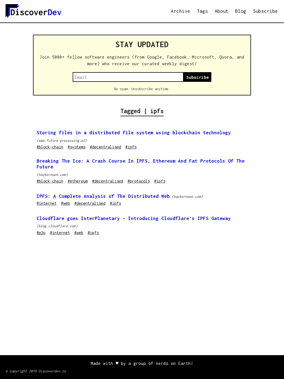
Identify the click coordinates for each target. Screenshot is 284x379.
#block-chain (50, 147)
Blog (240, 11)
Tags (202, 11)
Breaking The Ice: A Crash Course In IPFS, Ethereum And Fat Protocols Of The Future (141, 164)
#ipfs (130, 147)
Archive (180, 11)
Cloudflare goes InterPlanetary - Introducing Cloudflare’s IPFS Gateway (134, 218)
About (222, 11)
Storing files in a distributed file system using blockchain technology (134, 132)
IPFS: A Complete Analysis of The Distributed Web (103, 196)
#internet (47, 203)
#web (65, 203)
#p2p (41, 232)
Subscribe (265, 11)
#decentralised (105, 147)
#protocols (139, 181)
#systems (76, 147)
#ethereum (78, 181)
